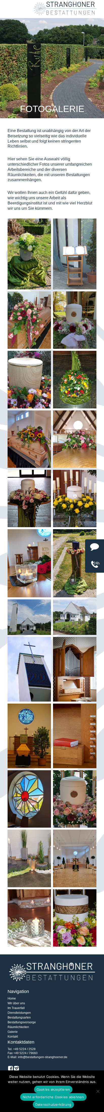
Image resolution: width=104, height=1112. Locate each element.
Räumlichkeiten (18, 1027)
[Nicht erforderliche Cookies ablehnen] (97, 1091)
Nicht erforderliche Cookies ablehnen (53, 1097)
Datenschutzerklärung (53, 1104)
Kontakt (13, 1036)
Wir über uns (16, 1003)
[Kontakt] (94, 549)
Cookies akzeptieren (53, 1089)
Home (12, 998)
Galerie (13, 1032)
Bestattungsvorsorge (22, 1022)
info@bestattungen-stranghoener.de (42, 1057)
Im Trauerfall (16, 1008)
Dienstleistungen (19, 1013)
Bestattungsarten (19, 1017)
